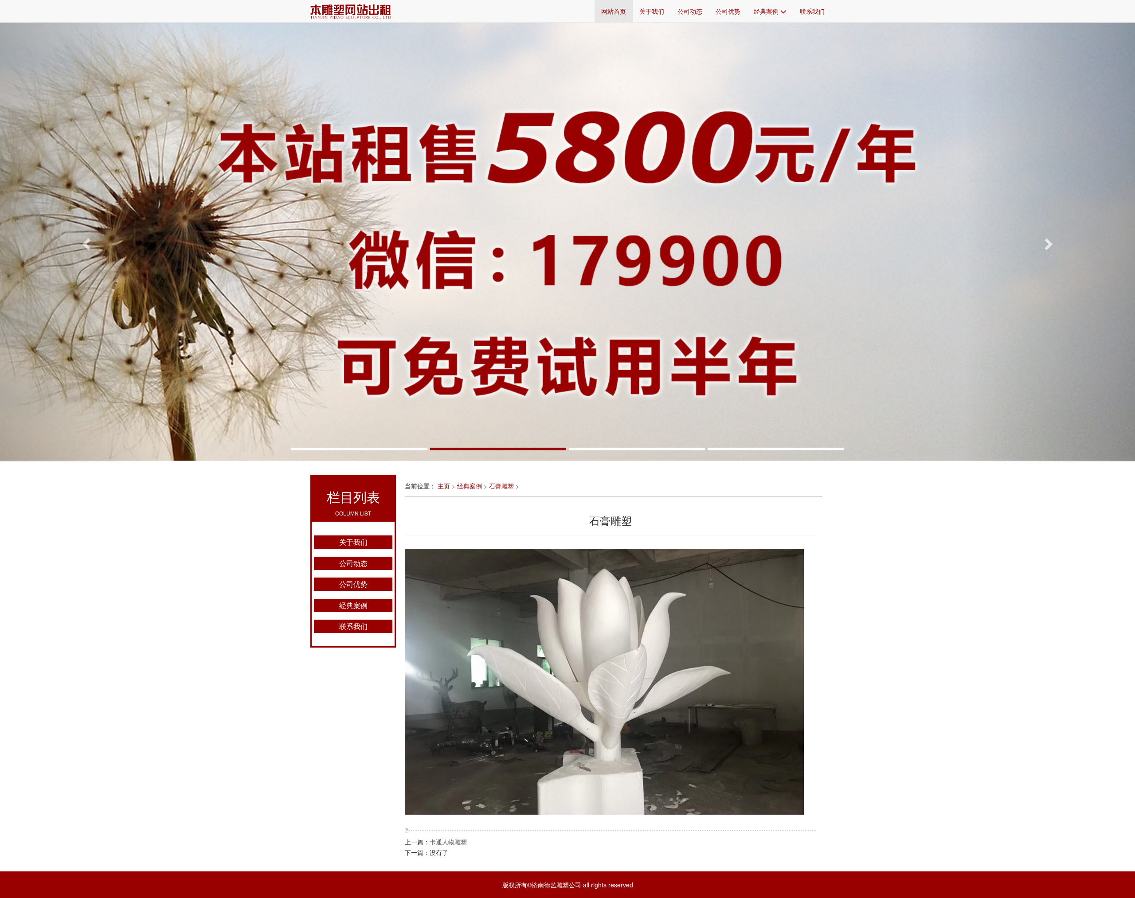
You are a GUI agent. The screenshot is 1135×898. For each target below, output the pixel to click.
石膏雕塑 (501, 485)
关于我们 (651, 11)
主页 (444, 485)
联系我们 (812, 11)
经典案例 (767, 11)
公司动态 (689, 11)
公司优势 (728, 11)
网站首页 (613, 11)
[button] (85, 241)
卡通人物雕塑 (448, 841)
